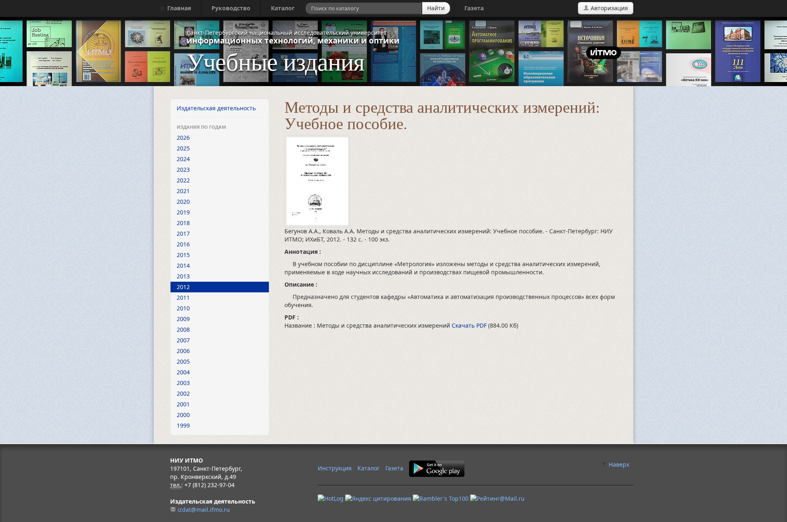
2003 (183, 383)
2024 (183, 159)
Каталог (283, 8)
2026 (183, 137)
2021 (183, 191)
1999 (183, 425)
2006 (183, 351)
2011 (183, 297)
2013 (183, 276)
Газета (474, 8)
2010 (183, 308)
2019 (183, 212)
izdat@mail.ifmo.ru (203, 509)
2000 (183, 415)
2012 (183, 287)
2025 (183, 148)
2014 (183, 265)
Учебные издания (275, 61)
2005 (183, 361)
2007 (183, 340)
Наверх (618, 464)
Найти (436, 8)
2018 (183, 223)
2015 (183, 255)
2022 (183, 180)
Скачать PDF (470, 325)
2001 (183, 404)
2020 (183, 201)
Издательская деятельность (216, 108)
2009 (183, 319)
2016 (183, 244)
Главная (178, 8)
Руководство (231, 8)
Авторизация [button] (608, 8)
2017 (183, 233)
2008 (183, 329)
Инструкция (335, 468)
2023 (183, 169)
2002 (183, 393)
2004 (183, 372)
